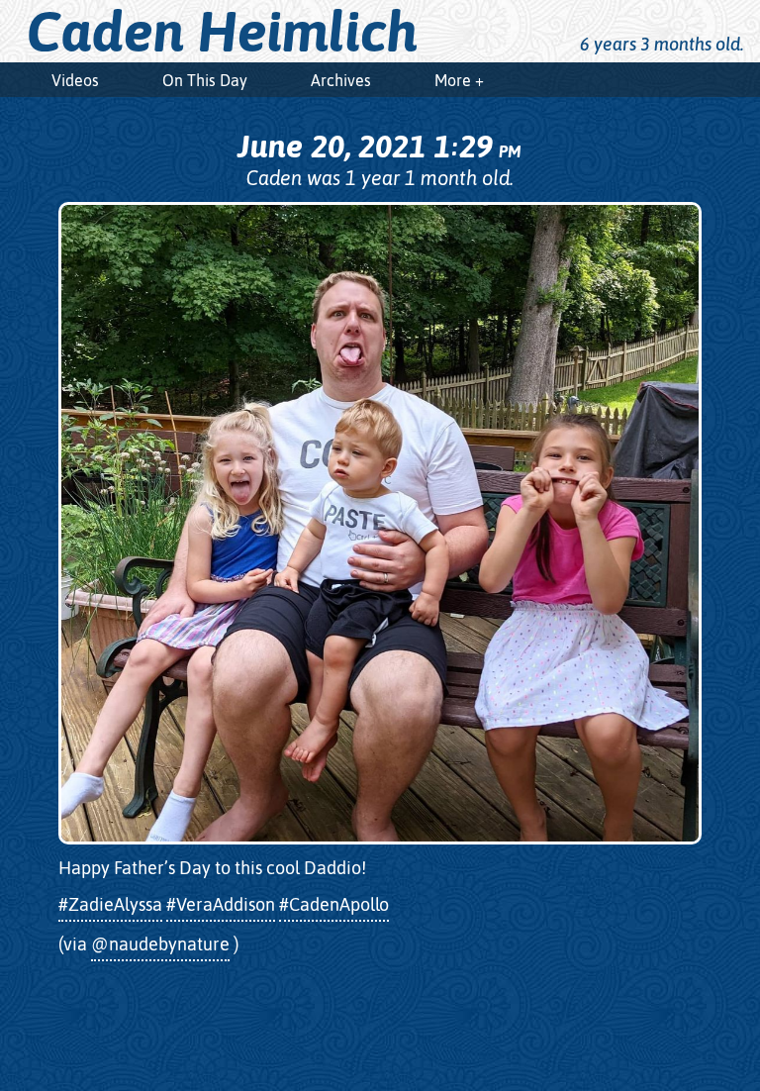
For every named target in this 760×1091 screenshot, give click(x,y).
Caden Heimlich (223, 31)
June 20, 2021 (379, 146)
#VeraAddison (220, 904)
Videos (75, 80)
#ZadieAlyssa (110, 904)
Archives (341, 80)
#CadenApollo (334, 904)
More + (459, 80)
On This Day (204, 80)
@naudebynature (160, 944)
